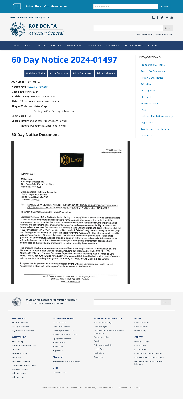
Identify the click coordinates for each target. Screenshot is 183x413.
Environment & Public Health (24, 365)
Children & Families (20, 353)
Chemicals (146, 97)
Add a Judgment (106, 73)
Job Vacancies (140, 349)
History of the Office (20, 326)
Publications (58, 346)
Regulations (74, 45)
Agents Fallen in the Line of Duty (66, 361)
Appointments (134, 45)
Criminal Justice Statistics (63, 330)
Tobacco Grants (18, 377)
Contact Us (147, 135)
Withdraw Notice (35, 73)
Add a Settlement (82, 73)
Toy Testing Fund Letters (155, 129)
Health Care (99, 349)
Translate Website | (153, 34)
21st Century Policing (102, 322)
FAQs (144, 109)
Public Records (59, 342)
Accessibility (76, 387)
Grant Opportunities (20, 369)
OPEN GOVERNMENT (63, 318)
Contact (153, 45)
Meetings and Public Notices (65, 334)
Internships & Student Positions (148, 353)
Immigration (99, 353)
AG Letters (146, 84)
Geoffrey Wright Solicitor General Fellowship (148, 362)
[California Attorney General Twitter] (161, 17)
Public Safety (17, 341)
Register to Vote (60, 372)
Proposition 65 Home (153, 64)
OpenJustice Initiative (62, 338)
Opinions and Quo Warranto (24, 345)
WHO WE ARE (19, 318)
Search (168, 27)
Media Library (140, 330)
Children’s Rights (101, 326)
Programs (112, 45)
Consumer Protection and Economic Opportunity (109, 331)
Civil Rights (16, 357)
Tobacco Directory (19, 373)
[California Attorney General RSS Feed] (153, 17)
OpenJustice (99, 357)
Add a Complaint (59, 73)
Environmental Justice (103, 337)
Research (16, 349)
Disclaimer (122, 387)
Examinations (140, 345)
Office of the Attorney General (55, 387)
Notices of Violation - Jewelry (157, 116)
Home (15, 45)
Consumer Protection (21, 361)
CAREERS (138, 337)
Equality (97, 341)
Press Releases (141, 326)
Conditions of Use (107, 387)
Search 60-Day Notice (153, 71)
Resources (94, 45)
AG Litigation (148, 90)
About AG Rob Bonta (20, 322)
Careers (56, 45)
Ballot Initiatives (59, 322)
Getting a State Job (142, 341)
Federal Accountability (103, 345)
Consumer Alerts (141, 322)
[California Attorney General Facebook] (157, 17)
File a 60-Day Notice (152, 77)
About (29, 45)
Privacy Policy (90, 387)
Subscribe (164, 6)
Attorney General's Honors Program (149, 357)
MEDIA (137, 318)
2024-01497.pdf (38, 86)
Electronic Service (150, 103)
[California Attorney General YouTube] (171, 17)
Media (42, 45)
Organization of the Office (23, 330)
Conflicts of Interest (61, 326)
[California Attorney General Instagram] (166, 17)
